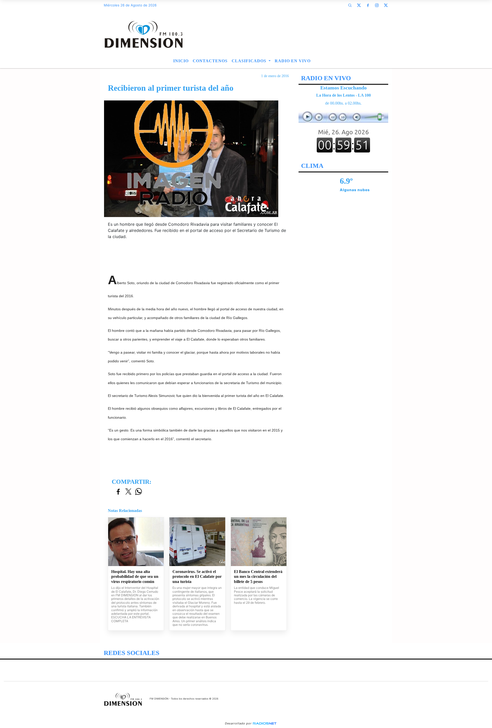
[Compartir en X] (128, 492)
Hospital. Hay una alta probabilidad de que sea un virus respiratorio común (134, 576)
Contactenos (210, 61)
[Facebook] (367, 5)
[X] (358, 5)
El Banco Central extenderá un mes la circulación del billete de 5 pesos (258, 576)
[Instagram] (376, 5)
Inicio (181, 61)
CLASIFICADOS (250, 61)
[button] (349, 5)
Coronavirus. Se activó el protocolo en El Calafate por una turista (197, 576)
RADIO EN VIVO (293, 61)
